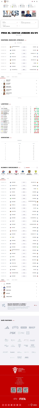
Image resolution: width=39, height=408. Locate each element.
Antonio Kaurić (8, 89)
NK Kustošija (5, 126)
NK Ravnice (5, 132)
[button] (10, 23)
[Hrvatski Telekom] (19, 345)
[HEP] (32, 327)
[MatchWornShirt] (26, 357)
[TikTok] (20, 405)
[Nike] (7, 327)
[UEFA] (15, 398)
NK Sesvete (34, 50)
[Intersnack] (6, 345)
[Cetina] (13, 345)
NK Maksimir (34, 66)
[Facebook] (3, 405)
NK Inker (35, 63)
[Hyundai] (32, 345)
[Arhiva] (36, 1)
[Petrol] (24, 327)
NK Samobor (14, 66)
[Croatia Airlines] (26, 340)
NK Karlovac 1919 (33, 53)
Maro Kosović (8, 86)
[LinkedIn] (17, 405)
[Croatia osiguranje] (19, 340)
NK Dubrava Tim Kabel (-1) (5, 121)
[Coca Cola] (32, 340)
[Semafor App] (28, 13)
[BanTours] (33, 352)
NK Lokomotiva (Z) (14, 69)
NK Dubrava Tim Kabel (33, 69)
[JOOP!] (5, 352)
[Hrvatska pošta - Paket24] (13, 340)
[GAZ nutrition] (19, 357)
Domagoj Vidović (9, 296)
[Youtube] (12, 405)
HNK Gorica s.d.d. (6, 111)
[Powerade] (26, 345)
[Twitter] (6, 405)
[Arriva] (26, 352)
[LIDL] (27, 333)
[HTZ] (6, 340)
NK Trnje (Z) (13, 63)
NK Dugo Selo (14, 56)
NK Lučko (13, 53)
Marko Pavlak (8, 290)
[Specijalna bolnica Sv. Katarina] (12, 357)
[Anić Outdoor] (19, 352)
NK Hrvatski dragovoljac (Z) (16, 47)
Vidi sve (19, 73)
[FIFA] (23, 398)
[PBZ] (21, 333)
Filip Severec (8, 83)
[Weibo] (14, 405)
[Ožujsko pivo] (15, 327)
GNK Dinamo (13, 50)
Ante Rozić (8, 293)
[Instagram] (9, 405)
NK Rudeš (34, 56)
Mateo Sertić (8, 80)
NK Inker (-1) (5, 131)
